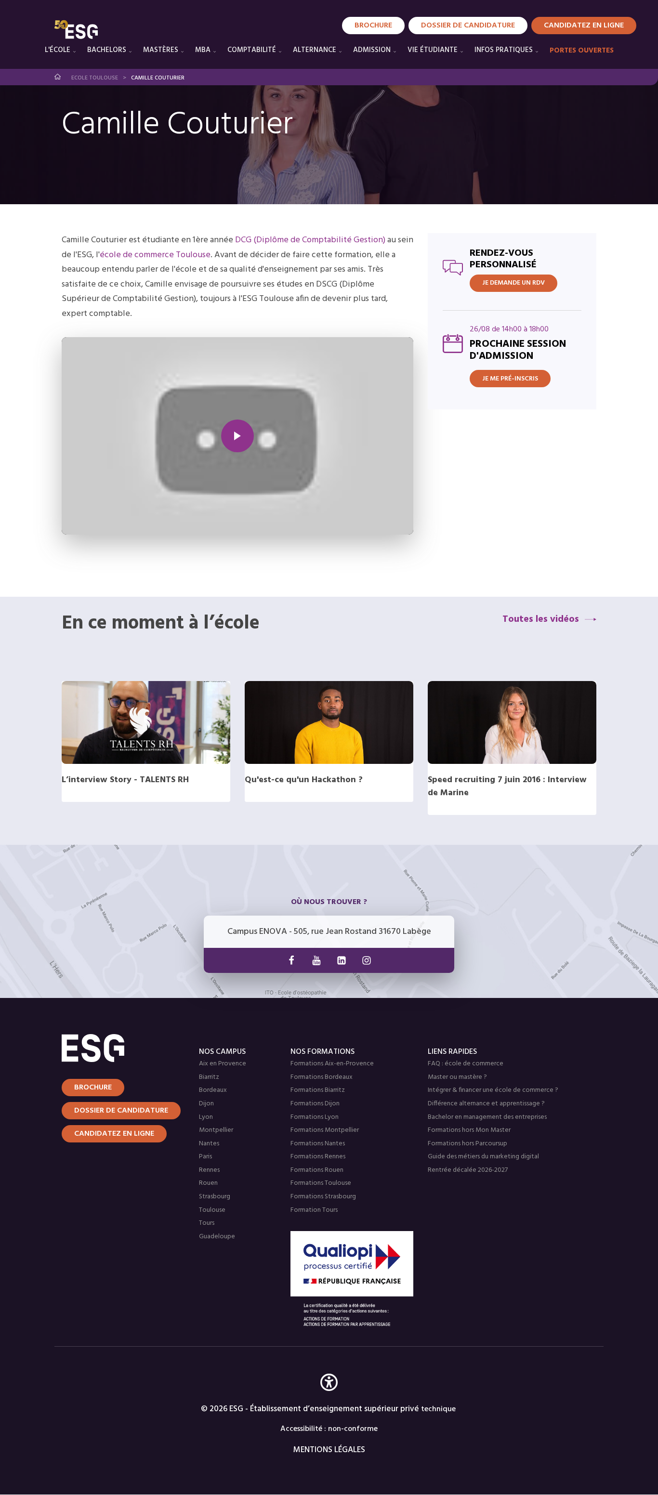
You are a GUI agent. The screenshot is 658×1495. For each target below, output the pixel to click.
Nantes (209, 1143)
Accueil (58, 76)
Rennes (209, 1170)
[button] (329, 1396)
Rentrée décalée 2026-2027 (468, 1170)
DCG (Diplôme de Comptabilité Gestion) (310, 240)
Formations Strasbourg (323, 1196)
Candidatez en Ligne (584, 25)
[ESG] (76, 29)
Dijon (206, 1103)
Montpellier (216, 1130)
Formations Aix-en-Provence (332, 1063)
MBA (203, 50)
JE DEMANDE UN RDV (513, 283)
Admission (372, 50)
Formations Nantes (317, 1143)
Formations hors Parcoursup (467, 1143)
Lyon (206, 1117)
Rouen (208, 1183)
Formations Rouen (316, 1170)
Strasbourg (214, 1196)
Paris (205, 1156)
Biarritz (209, 1077)
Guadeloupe (217, 1236)
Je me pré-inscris (510, 378)
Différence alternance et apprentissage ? (486, 1103)
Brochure (373, 25)
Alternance (314, 50)
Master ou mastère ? (457, 1077)
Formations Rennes (317, 1156)
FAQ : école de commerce (465, 1063)
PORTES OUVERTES (582, 50)
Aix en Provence (222, 1063)
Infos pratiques (503, 50)
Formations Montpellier (324, 1130)
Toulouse (212, 1210)
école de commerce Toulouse (155, 255)
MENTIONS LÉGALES (329, 1449)
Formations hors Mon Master (469, 1130)
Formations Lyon (314, 1117)
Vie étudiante (433, 50)
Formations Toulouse (320, 1183)
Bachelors (106, 50)
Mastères (160, 50)
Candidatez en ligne (114, 1134)
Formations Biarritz (317, 1090)
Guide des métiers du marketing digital (483, 1156)
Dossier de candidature (468, 25)
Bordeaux (213, 1090)
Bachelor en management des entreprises (487, 1117)
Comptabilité (251, 50)
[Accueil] (118, 1048)
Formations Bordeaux (321, 1077)
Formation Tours (314, 1210)
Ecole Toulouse (94, 78)
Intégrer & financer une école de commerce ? (493, 1090)
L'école (57, 50)
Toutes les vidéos (540, 619)
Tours (206, 1223)
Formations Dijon (315, 1103)
